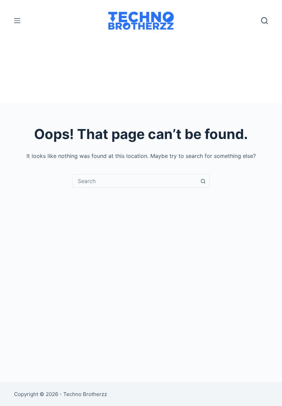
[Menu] (17, 21)
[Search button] (202, 181)
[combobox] (134, 181)
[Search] (264, 20)
